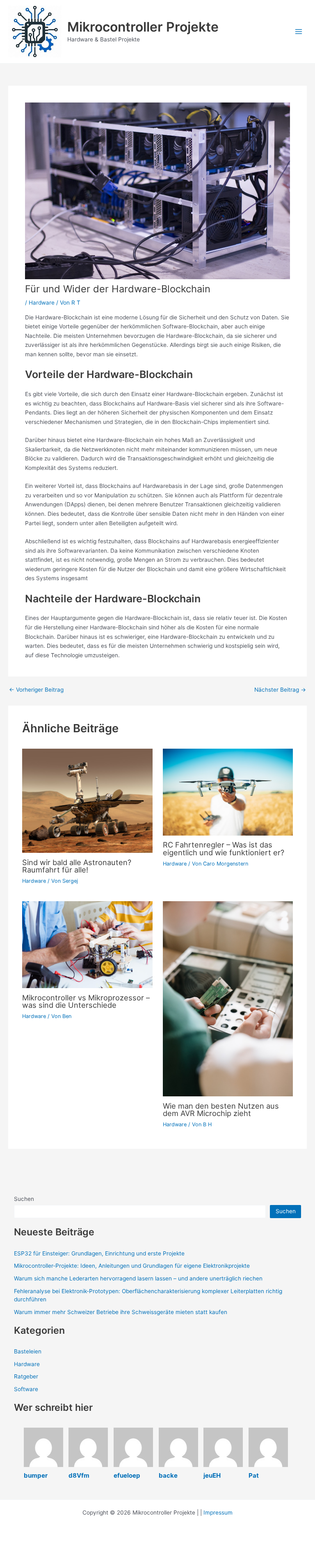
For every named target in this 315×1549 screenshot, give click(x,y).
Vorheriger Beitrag (36, 690)
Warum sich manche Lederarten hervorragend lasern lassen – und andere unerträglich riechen (138, 1278)
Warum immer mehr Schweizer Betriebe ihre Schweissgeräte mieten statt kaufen (120, 1312)
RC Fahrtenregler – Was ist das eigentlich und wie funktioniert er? (223, 848)
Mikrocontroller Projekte (143, 27)
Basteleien (27, 1351)
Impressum (218, 1512)
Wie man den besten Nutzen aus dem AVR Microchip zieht (221, 1109)
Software (26, 1389)
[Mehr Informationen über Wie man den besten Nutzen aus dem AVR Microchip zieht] (228, 998)
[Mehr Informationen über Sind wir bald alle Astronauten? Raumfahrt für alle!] (87, 800)
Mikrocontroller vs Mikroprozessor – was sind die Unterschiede (86, 1001)
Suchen (24, 1199)
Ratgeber (26, 1376)
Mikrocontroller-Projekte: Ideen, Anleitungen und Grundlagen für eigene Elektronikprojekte (132, 1265)
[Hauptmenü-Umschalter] (298, 31)
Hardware (42, 302)
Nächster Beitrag (280, 690)
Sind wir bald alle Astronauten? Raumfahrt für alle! (76, 866)
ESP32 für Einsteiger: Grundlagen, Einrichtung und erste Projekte (99, 1253)
